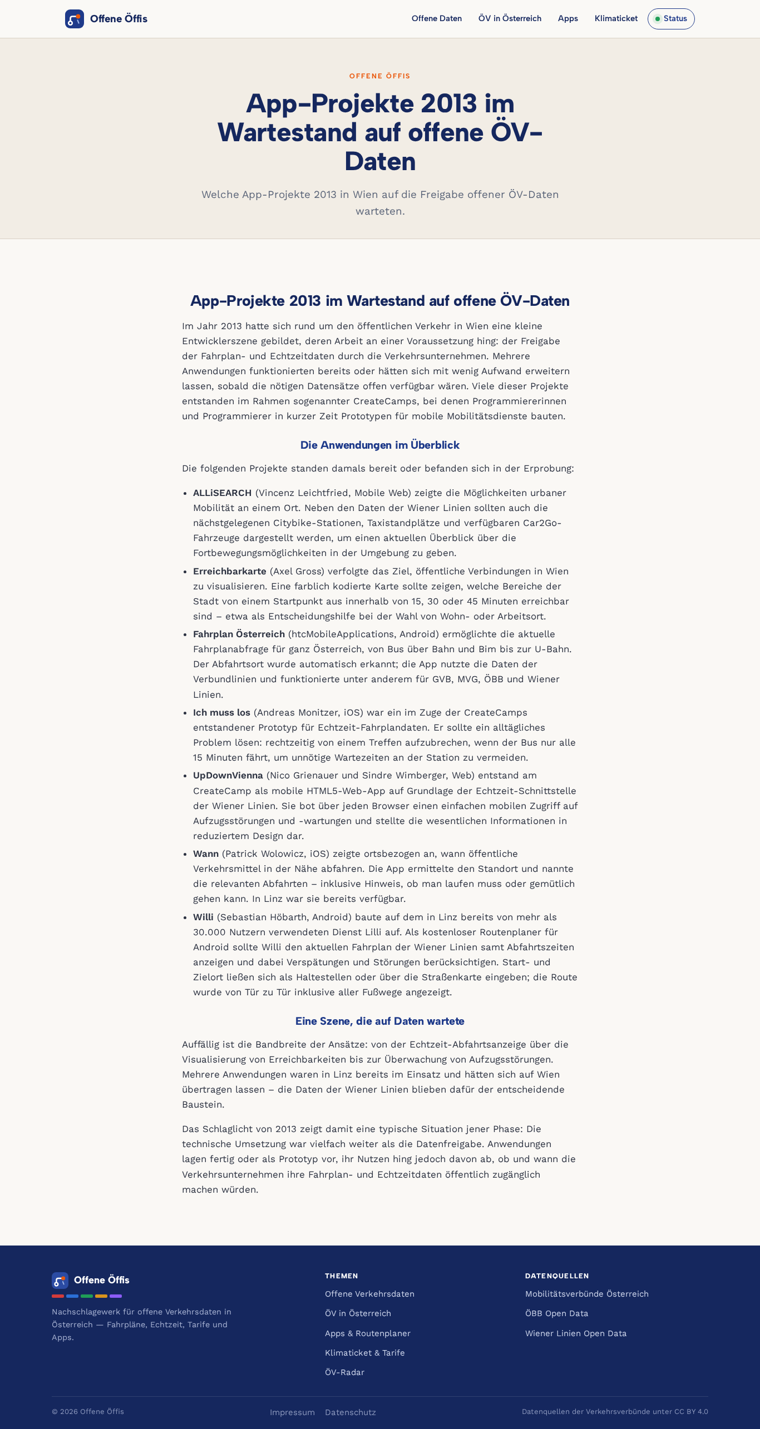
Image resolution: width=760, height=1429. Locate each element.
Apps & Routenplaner (368, 1333)
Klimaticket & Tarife (365, 1353)
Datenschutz (350, 1412)
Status (675, 18)
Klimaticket (616, 18)
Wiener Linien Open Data (576, 1333)
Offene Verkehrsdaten (369, 1294)
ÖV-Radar (344, 1372)
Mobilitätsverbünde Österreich (587, 1294)
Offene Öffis (118, 18)
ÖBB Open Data (557, 1313)
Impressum (292, 1412)
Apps (568, 18)
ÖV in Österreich (509, 18)
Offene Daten (437, 18)
